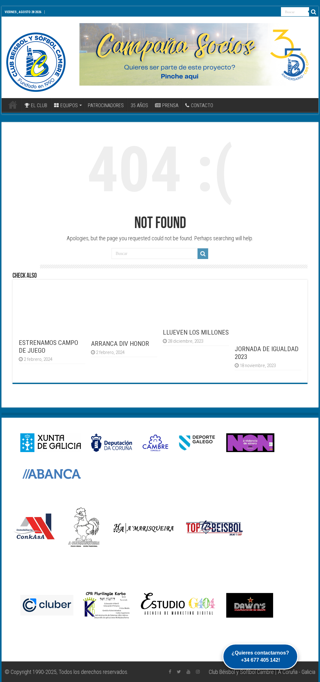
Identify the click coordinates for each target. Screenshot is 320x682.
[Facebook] (170, 671)
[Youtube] (188, 671)
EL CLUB (39, 105)
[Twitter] (179, 671)
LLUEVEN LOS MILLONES (196, 332)
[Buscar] (313, 12)
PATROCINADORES (106, 105)
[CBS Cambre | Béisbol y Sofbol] (36, 62)
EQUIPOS (69, 105)
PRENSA (170, 105)
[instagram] (197, 671)
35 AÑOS (139, 105)
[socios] (196, 54)
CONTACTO (202, 105)
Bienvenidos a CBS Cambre (13, 104)
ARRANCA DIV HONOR (120, 343)
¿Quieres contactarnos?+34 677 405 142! (260, 656)
